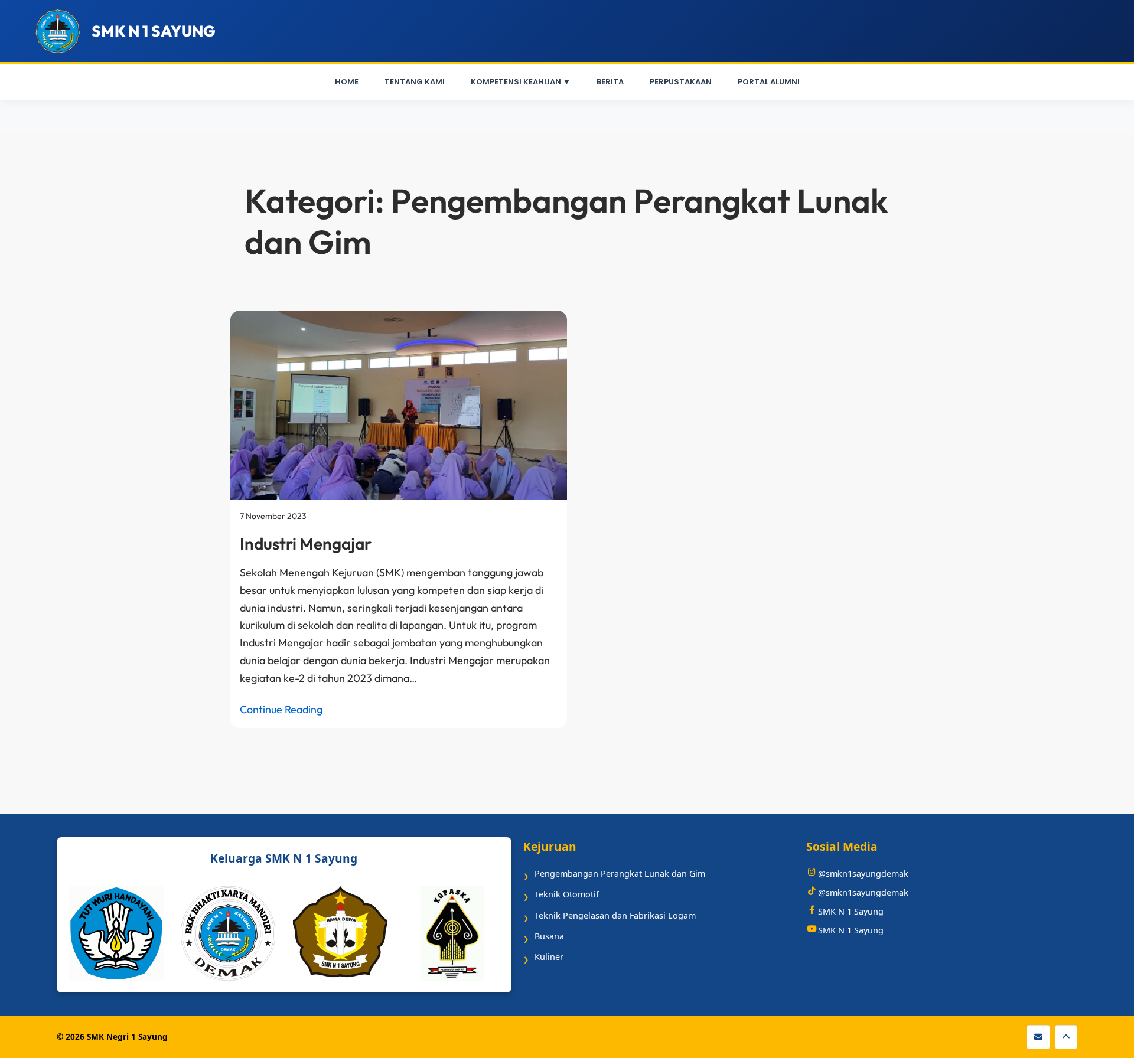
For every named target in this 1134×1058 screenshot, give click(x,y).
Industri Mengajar (306, 543)
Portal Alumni (769, 81)
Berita (610, 81)
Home (347, 81)
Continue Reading (281, 709)
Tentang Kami (414, 81)
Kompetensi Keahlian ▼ (521, 81)
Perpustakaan (681, 81)
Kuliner (549, 956)
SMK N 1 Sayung (851, 911)
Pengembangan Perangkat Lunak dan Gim (620, 873)
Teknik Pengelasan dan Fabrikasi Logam (615, 915)
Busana (549, 936)
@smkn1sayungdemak (863, 873)
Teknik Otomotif (567, 894)
